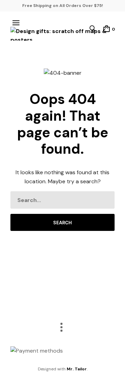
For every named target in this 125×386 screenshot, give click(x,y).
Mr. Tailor (77, 369)
